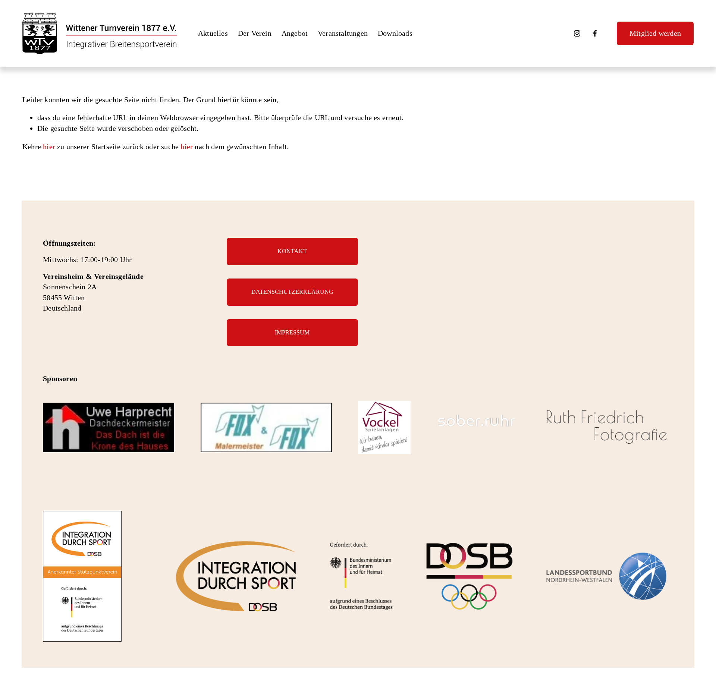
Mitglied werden (655, 33)
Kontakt (292, 251)
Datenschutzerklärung (292, 292)
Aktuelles (213, 33)
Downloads (395, 33)
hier (49, 146)
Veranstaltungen (343, 33)
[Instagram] (577, 33)
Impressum (292, 332)
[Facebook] (595, 33)
